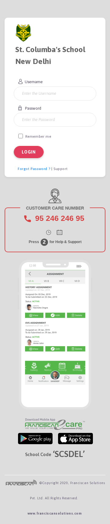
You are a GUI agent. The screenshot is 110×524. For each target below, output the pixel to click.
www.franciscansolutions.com (55, 513)
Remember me (38, 136)
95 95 (59, 218)
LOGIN (29, 152)
